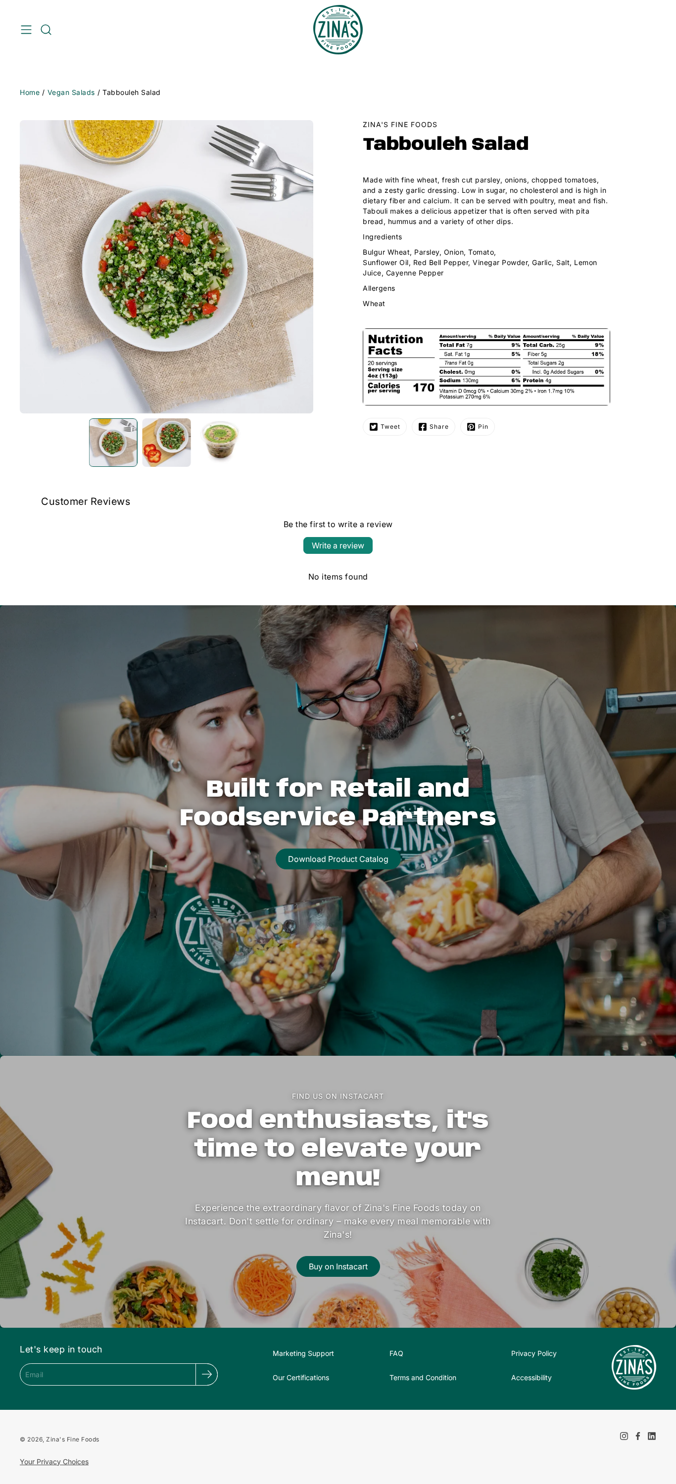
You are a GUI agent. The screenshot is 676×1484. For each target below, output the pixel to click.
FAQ (396, 1353)
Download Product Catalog (338, 859)
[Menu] (26, 29)
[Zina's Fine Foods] (338, 29)
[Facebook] (637, 1436)
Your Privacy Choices (54, 1461)
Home (30, 92)
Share (439, 426)
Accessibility (531, 1377)
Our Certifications (301, 1377)
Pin (483, 426)
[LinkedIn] (651, 1436)
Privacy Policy (534, 1353)
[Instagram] (624, 1436)
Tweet (390, 426)
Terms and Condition (422, 1377)
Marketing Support (303, 1353)
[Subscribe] (206, 1374)
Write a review (338, 545)
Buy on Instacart (338, 1266)
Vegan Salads (71, 92)
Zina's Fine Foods (72, 1439)
